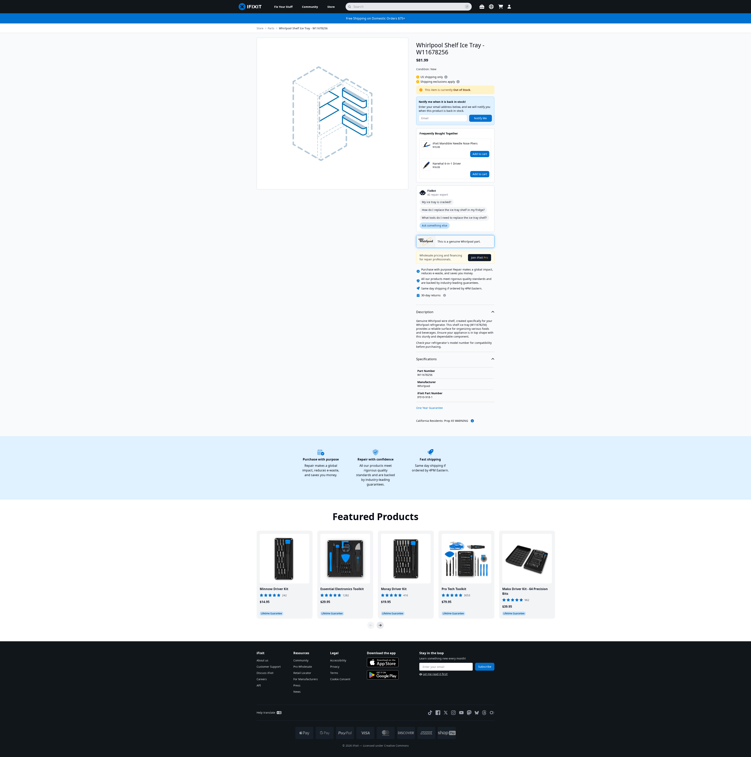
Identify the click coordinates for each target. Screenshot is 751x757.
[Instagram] (453, 712)
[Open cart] (501, 7)
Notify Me (480, 118)
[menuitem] (283, 6)
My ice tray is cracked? (436, 202)
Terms (334, 673)
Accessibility (338, 660)
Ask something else (434, 225)
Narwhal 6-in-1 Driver (447, 163)
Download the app (381, 653)
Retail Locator (302, 673)
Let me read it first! (435, 674)
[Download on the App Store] (383, 662)
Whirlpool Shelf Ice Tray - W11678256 (303, 28)
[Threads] (484, 712)
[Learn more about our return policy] (444, 295)
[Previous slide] (370, 625)
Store (260, 28)
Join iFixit (479, 257)
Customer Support (269, 666)
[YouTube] (461, 712)
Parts (271, 28)
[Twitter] (445, 712)
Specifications (426, 359)
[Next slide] (380, 625)
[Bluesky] (477, 713)
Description (424, 312)
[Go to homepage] (252, 6)
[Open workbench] (482, 7)
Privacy (334, 666)
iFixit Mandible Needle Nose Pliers (455, 143)
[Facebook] (438, 712)
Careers (262, 679)
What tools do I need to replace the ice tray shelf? (454, 217)
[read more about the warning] (472, 421)
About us (262, 660)
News (297, 691)
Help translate (266, 712)
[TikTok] (430, 712)
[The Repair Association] (492, 712)
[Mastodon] (469, 712)
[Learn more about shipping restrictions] (445, 77)
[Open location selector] (491, 7)
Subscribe (484, 666)
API (259, 685)
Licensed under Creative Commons (386, 745)
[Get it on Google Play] (383, 675)
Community (300, 660)
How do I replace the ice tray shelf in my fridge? (453, 210)
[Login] (509, 7)
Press (296, 685)
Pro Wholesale (302, 666)
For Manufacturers (305, 679)
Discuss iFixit (265, 673)
